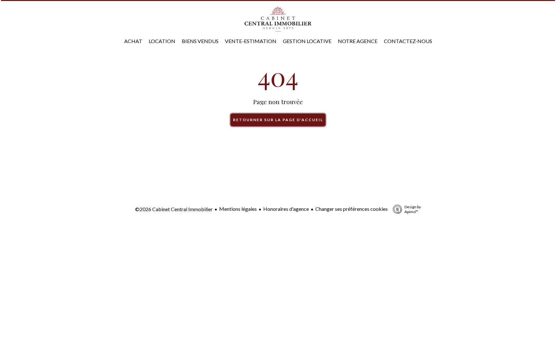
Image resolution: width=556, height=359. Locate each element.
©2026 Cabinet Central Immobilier (174, 209)
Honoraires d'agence (286, 209)
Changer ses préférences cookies (351, 209)
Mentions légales (238, 209)
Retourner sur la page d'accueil (278, 119)
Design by (412, 209)
